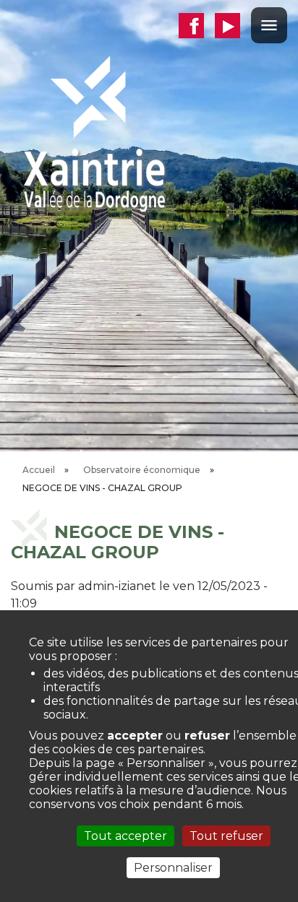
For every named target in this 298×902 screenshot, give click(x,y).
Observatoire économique (141, 469)
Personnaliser (173, 868)
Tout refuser (226, 836)
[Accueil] (94, 132)
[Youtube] (233, 25)
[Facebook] (197, 25)
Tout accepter (125, 836)
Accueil (38, 469)
